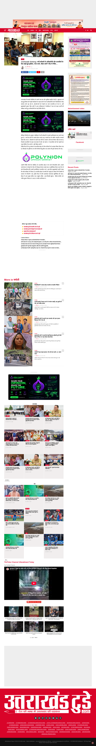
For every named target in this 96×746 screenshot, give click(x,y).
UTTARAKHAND (10, 722)
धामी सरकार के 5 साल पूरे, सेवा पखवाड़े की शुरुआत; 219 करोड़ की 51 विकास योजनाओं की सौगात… (41, 241)
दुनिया (40, 30)
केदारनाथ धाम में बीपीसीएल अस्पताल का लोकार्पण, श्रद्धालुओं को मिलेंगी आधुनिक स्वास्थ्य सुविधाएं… (79, 187)
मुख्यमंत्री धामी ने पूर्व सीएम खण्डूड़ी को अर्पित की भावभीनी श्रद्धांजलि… (35, 245)
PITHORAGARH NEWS (83, 724)
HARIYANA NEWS (86, 731)
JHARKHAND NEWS (11, 731)
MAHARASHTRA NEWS (64, 731)
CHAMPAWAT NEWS (40, 724)
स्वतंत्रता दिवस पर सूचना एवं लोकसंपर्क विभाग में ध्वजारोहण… (33, 239)
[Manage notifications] (93, 743)
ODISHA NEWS (51, 729)
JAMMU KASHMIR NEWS (83, 729)
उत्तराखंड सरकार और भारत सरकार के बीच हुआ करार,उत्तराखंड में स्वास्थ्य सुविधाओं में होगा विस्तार (40, 243)
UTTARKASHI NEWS (13, 724)
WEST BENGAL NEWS (31, 731)
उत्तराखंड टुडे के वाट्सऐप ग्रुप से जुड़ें (32, 226)
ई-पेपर (51, 30)
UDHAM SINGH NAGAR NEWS (27, 724)
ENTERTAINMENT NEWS (22, 729)
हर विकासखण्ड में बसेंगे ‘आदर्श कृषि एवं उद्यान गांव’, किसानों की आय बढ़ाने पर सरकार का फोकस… (40, 247)
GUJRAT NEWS (60, 729)
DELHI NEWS (87, 727)
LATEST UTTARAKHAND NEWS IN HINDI (56, 722)
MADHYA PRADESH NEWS (52, 731)
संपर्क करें (56, 30)
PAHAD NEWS (11, 729)
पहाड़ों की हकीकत (46, 30)
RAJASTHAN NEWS (76, 731)
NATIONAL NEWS (65, 727)
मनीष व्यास (28, 66)
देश (36, 30)
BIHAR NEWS (41, 731)
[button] (36, 605)
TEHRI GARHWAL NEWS (61, 724)
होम (28, 30)
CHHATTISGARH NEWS (70, 729)
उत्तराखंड (32, 30)
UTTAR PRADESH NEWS (76, 727)
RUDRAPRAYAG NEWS (36, 727)
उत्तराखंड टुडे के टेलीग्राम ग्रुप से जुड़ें (32, 233)
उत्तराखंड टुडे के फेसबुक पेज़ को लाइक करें (33, 229)
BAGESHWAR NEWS (24, 727)
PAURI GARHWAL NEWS (12, 727)
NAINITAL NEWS (72, 724)
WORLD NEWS (56, 727)
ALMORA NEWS (85, 722)
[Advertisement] (48, 10)
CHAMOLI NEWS (50, 724)
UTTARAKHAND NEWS (21, 722)
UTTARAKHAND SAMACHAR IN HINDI (36, 722)
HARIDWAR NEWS (47, 727)
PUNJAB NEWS (21, 731)
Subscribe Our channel (35, 602)
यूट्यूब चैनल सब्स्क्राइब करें (30, 231)
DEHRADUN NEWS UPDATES (73, 722)
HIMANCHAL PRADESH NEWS (48, 733)
